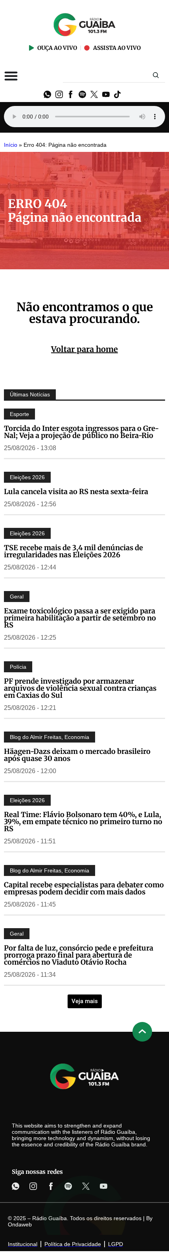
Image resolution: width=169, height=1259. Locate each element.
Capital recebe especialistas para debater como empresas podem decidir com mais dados (84, 888)
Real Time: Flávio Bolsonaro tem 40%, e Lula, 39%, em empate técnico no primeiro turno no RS (83, 821)
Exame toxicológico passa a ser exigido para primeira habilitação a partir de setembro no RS (80, 618)
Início (10, 145)
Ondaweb (20, 1224)
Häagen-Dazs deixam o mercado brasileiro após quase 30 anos (77, 755)
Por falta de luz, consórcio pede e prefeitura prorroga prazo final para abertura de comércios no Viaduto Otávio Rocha (78, 955)
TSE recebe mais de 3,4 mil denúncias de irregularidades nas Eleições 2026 (73, 551)
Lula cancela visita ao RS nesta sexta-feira (76, 491)
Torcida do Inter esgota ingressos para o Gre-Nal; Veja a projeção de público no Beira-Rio (81, 432)
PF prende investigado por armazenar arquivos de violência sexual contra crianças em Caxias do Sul (80, 688)
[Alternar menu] (11, 76)
